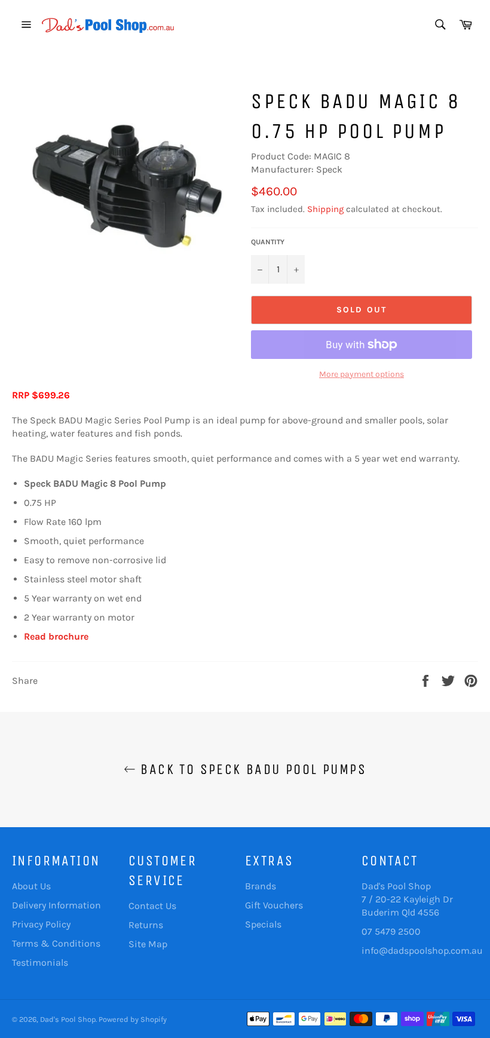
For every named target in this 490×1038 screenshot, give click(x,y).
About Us (31, 886)
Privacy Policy (41, 924)
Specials (263, 924)
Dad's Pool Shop (68, 1019)
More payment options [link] (361, 374)
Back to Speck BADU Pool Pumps (251, 769)
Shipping (325, 209)
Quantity (267, 242)
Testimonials (40, 962)
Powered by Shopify (133, 1019)
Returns (145, 924)
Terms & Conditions (56, 943)
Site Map (147, 944)
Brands (260, 886)
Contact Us (152, 905)
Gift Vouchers (274, 905)
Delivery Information (56, 905)
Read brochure (56, 636)
